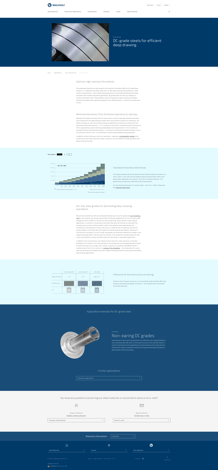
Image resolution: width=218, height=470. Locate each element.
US (69, 154)
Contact (159, 5)
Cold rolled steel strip (70, 72)
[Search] (169, 11)
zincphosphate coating (127, 136)
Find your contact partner (57, 420)
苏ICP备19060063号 (53, 463)
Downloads (150, 5)
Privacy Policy (107, 458)
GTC (114, 458)
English (166, 5)
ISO (59, 154)
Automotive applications (86, 378)
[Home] (56, 5)
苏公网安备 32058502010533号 (58, 466)
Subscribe (115, 436)
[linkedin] (143, 458)
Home (49, 72)
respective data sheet (123, 187)
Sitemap (90, 458)
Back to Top (167, 459)
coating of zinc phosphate (111, 248)
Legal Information (98, 458)
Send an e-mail (119, 420)
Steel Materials (58, 72)
